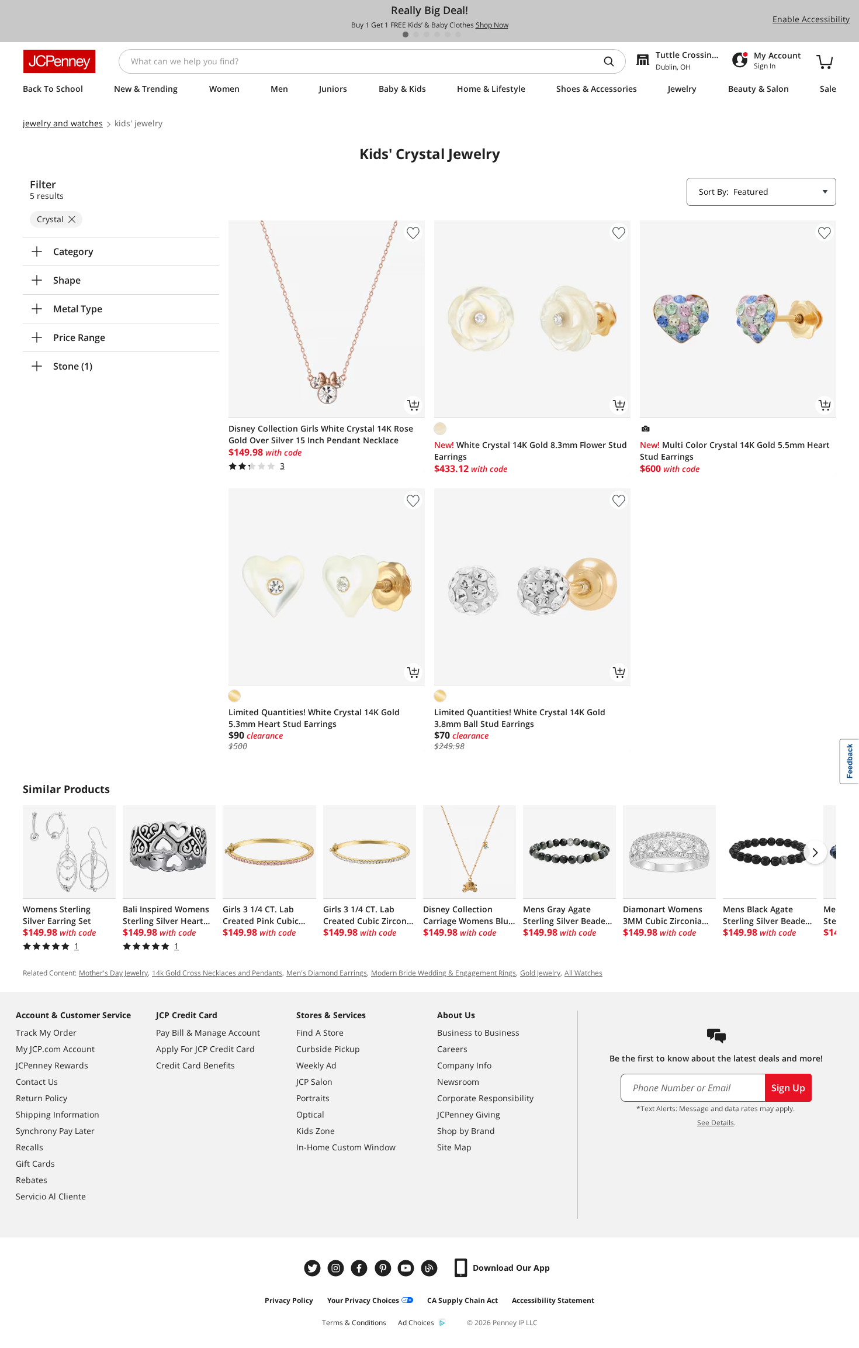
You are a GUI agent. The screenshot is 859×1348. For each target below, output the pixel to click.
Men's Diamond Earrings (326, 973)
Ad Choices (416, 1323)
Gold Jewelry (540, 973)
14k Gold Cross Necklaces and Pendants (217, 973)
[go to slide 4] (437, 34)
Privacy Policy (289, 1300)
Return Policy (41, 1098)
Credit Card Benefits (195, 1065)
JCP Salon (314, 1081)
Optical (310, 1114)
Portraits (313, 1098)
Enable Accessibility (811, 19)
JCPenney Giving (468, 1114)
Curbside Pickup (328, 1048)
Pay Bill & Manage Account (208, 1032)
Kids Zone (315, 1130)
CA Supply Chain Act (462, 1300)
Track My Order (46, 1032)
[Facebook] (360, 1268)
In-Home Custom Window (346, 1147)
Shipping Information (57, 1114)
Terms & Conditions (354, 1323)
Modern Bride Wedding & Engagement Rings (443, 973)
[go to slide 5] (448, 34)
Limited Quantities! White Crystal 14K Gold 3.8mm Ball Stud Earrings (519, 717)
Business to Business (478, 1032)
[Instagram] (337, 1268)
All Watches (583, 973)
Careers (452, 1048)
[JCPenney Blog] (430, 1268)
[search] (613, 61)
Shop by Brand (466, 1130)
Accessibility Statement (553, 1300)
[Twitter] (313, 1268)
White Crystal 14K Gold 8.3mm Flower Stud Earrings (530, 450)
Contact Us (37, 1081)
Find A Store (320, 1032)
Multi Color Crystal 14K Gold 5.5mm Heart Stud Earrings (735, 450)
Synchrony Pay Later (55, 1130)
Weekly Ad (316, 1065)
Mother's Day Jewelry (113, 973)
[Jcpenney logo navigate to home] (59, 61)
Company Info (464, 1065)
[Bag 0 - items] (824, 61)
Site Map (454, 1147)
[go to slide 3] (427, 34)
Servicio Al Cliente (51, 1196)
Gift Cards (35, 1163)
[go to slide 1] (405, 34)
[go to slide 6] (458, 34)
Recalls (29, 1147)
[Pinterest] (384, 1268)
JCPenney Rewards (52, 1065)
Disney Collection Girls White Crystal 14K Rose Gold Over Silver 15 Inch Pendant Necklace (320, 434)
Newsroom (458, 1081)
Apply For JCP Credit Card (205, 1048)
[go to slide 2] (416, 34)
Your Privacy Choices (363, 1300)
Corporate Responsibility (485, 1098)
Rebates (31, 1179)
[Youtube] (407, 1268)
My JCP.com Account (55, 1048)
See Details (715, 1123)
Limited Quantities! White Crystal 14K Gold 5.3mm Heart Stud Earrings (314, 717)
